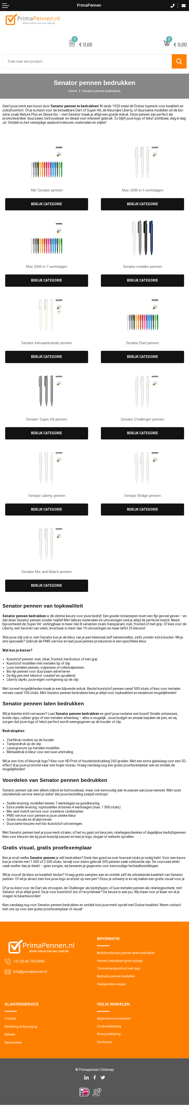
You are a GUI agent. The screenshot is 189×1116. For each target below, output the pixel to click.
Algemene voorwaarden (114, 1018)
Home (72, 91)
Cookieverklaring (109, 1026)
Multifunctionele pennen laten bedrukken (126, 953)
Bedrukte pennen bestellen (116, 976)
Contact (10, 1018)
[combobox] (87, 61)
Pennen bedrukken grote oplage (119, 961)
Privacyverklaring (109, 1034)
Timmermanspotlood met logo (119, 968)
